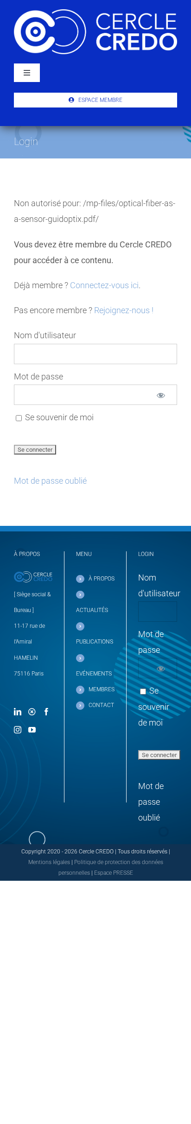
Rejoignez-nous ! (123, 310)
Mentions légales (49, 862)
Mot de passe (38, 376)
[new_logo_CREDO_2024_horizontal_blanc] (95, 13)
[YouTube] (32, 729)
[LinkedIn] (17, 711)
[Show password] (161, 395)
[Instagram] (17, 729)
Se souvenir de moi (58, 417)
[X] (32, 711)
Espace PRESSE (113, 873)
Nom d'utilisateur (45, 335)
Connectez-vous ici (104, 285)
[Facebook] (46, 711)
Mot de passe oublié (50, 481)
